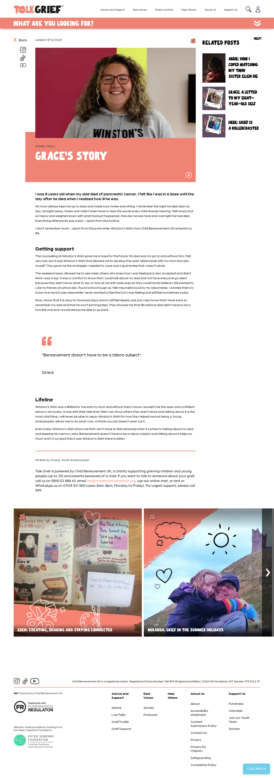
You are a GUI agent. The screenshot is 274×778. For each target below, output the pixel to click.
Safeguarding (201, 758)
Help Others (189, 9)
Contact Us (199, 732)
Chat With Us (256, 768)
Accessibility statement (199, 712)
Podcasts (150, 714)
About (195, 703)
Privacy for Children (198, 749)
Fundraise (236, 703)
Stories (148, 707)
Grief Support (121, 728)
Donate (234, 728)
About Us (210, 9)
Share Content (164, 9)
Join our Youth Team (239, 719)
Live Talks (119, 714)
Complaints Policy (203, 765)
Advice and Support (112, 9)
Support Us (231, 9)
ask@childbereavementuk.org (111, 480)
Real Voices (140, 9)
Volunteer (236, 710)
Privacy (196, 739)
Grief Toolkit (120, 721)
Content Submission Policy (204, 723)
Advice (116, 707)
